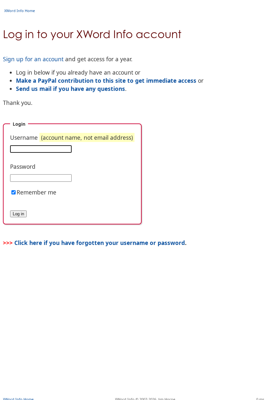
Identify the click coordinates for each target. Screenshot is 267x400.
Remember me (36, 192)
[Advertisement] (133, 375)
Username (71, 137)
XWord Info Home (19, 10)
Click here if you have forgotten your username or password (99, 243)
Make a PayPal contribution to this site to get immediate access (106, 80)
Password (22, 166)
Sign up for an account (33, 59)
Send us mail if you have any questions (70, 89)
